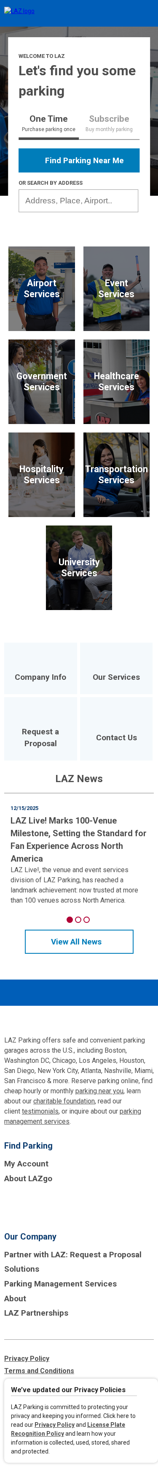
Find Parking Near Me (84, 160)
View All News (76, 942)
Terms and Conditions (39, 1371)
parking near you (99, 1091)
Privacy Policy (55, 1424)
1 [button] (70, 920)
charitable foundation (64, 1101)
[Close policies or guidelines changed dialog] (148, 1391)
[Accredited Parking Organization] (35, 1204)
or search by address (51, 183)
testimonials (40, 1111)
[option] (79, 850)
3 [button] (86, 920)
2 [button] (78, 920)
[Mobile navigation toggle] (144, 13)
